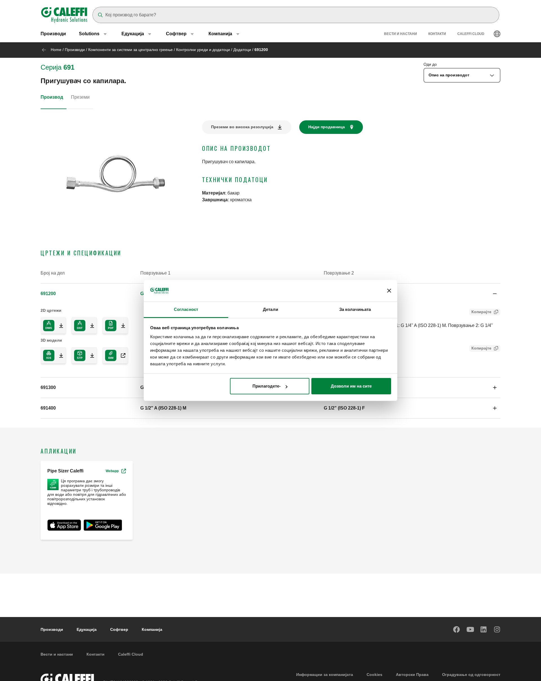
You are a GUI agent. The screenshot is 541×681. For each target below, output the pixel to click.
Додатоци (242, 49)
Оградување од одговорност (471, 674)
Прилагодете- (266, 386)
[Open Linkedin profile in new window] (483, 629)
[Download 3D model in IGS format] (58, 355)
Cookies (374, 674)
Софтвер (119, 629)
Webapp (112, 471)
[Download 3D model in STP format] (89, 355)
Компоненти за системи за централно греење (130, 49)
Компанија (152, 629)
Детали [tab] (270, 309)
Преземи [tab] (80, 97)
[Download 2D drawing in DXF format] (89, 325)
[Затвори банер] (389, 291)
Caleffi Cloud (470, 34)
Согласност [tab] (186, 309)
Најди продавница (326, 127)
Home (56, 49)
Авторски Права (412, 674)
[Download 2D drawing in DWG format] (58, 325)
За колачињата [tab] (355, 309)
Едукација (87, 629)
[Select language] (497, 34)
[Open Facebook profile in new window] (456, 629)
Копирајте (481, 311)
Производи (53, 33)
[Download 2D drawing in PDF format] (120, 325)
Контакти (437, 34)
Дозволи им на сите (351, 386)
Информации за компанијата (324, 674)
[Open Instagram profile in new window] (497, 629)
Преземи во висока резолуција (242, 127)
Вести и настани (400, 34)
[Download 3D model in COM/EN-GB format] (120, 355)
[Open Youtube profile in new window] (470, 629)
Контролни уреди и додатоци (203, 49)
